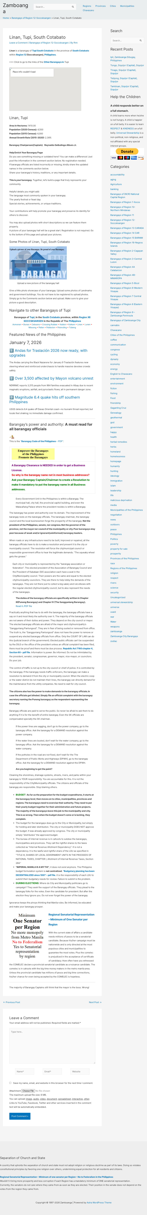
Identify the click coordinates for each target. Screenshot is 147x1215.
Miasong (32, 327)
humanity (115, 466)
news (113, 519)
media (113, 505)
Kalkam (71, 324)
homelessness (117, 456)
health (113, 437)
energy (114, 369)
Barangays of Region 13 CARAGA (127, 228)
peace (113, 529)
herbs (113, 446)
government (116, 427)
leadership (115, 490)
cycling (114, 354)
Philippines (50, 54)
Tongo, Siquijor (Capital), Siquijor (127, 65)
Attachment (15, 1090)
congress (115, 349)
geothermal (116, 417)
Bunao (26, 324)
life (112, 495)
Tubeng (72, 327)
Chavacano (88, 10)
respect (114, 578)
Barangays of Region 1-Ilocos (125, 202)
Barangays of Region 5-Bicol (124, 283)
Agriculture (116, 184)
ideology (114, 475)
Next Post (95, 1002)
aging (113, 179)
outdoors (115, 524)
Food (112, 398)
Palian (41, 327)
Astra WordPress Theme (99, 1202)
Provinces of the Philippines (124, 558)
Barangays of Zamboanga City (125, 320)
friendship (115, 403)
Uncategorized (117, 597)
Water (113, 621)
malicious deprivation (121, 500)
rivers (113, 582)
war (112, 616)
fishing (113, 393)
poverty (114, 544)
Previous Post (11, 1002)
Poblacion (50, 327)
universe (114, 607)
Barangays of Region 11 (122, 215)
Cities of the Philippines (122, 335)
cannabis (114, 325)
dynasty (114, 359)
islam (113, 485)
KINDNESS (128, 128)
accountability (117, 174)
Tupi (32, 317)
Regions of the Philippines (123, 568)
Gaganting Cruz (118, 407)
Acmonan (16, 324)
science (114, 587)
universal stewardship (121, 602)
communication (118, 344)
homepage (115, 461)
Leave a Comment (18, 42)
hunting (114, 471)
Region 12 (21, 54)
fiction (113, 388)
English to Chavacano (121, 374)
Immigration (116, 480)
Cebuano (36, 324)
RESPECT (115, 128)
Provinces (100, 6)
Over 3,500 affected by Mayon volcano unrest (54, 378)
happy (113, 432)
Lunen (87, 324)
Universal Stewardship (127, 132)
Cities (113, 6)
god (112, 422)
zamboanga (116, 631)
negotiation (116, 514)
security (114, 592)
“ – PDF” (42, 441)
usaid (113, 612)
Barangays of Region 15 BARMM (126, 237)
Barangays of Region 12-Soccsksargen (49, 42)
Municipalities (127, 6)
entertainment (117, 378)
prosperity (115, 553)
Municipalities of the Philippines (126, 510)
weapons (115, 626)
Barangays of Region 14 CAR (124, 233)
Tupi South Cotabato (43, 50)
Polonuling (62, 327)
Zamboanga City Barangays (124, 636)
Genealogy (115, 412)
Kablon (63, 324)
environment (116, 383)
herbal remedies (118, 441)
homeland (115, 451)
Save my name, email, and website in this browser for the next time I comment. (53, 1083)
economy (115, 364)
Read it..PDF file (24, 606)
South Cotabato (80, 50)
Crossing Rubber (49, 324)
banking (114, 189)
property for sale (118, 548)
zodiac (113, 641)
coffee (113, 339)
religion (114, 573)
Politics (114, 539)
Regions (87, 6)
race (112, 563)
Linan (79, 324)
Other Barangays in (54, 62)
